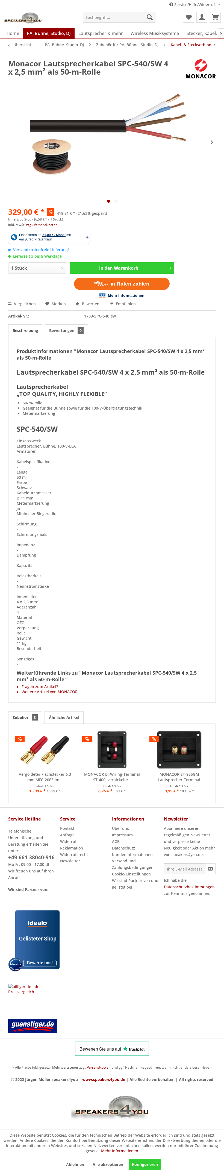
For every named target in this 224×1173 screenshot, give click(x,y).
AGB (116, 841)
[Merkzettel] (188, 17)
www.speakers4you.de (103, 1079)
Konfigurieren (145, 1164)
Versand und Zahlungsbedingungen (133, 864)
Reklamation (71, 848)
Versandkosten (99, 1067)
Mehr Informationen (119, 1150)
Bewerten (91, 303)
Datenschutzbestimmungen (189, 886)
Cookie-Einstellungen (131, 874)
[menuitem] (119, 17)
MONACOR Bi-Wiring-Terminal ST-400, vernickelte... (112, 777)
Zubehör (24, 717)
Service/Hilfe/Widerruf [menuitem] (194, 4)
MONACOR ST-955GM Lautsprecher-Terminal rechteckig (179, 777)
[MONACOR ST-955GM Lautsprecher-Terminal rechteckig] (179, 750)
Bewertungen (65, 330)
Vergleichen (24, 303)
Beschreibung (25, 330)
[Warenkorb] (215, 17)
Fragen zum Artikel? (39, 686)
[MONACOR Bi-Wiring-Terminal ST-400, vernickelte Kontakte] (112, 750)
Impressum (122, 834)
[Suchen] (149, 17)
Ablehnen (75, 1164)
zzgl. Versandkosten (42, 224)
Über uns (120, 828)
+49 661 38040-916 (31, 857)
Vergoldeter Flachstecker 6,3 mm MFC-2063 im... (45, 777)
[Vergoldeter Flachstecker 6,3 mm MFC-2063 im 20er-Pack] (44, 750)
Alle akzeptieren (108, 1164)
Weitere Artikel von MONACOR (49, 691)
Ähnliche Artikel (64, 717)
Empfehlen (125, 303)
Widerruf (68, 841)
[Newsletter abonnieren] (210, 868)
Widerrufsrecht (74, 854)
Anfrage (67, 834)
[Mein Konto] (201, 17)
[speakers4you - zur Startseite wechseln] (23, 18)
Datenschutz (123, 848)
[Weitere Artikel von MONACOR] (201, 68)
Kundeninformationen (132, 854)
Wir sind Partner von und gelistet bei (135, 884)
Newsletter (70, 860)
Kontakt (67, 828)
